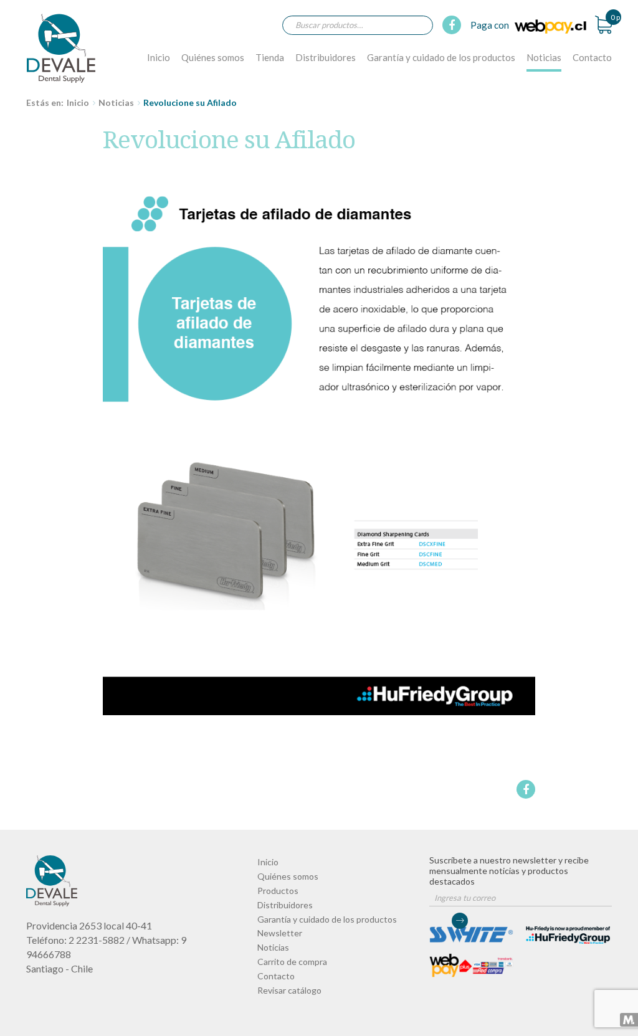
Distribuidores (325, 57)
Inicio (158, 57)
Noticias (543, 57)
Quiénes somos (212, 57)
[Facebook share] (524, 789)
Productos (277, 890)
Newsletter (279, 933)
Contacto (592, 57)
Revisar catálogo (289, 990)
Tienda (269, 57)
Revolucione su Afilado (61, 48)
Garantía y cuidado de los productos (441, 57)
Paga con (490, 25)
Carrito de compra (292, 961)
